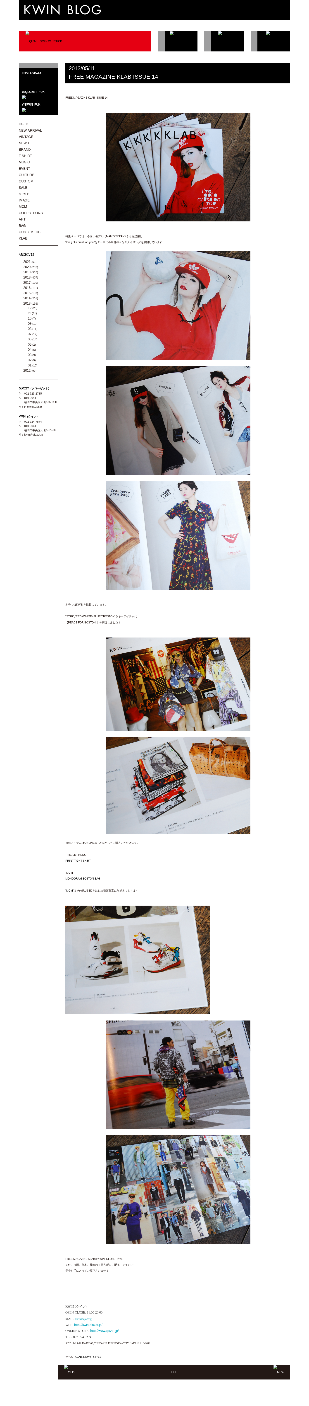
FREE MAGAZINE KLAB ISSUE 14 (113, 76)
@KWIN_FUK (31, 104)
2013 (27, 303)
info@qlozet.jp (33, 406)
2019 (27, 272)
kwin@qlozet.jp (33, 434)
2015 (27, 293)
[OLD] (69, 1372)
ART (22, 219)
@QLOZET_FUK (33, 92)
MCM (23, 206)
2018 (27, 277)
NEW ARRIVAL (30, 130)
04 (30, 350)
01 (30, 365)
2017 (27, 282)
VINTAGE (26, 136)
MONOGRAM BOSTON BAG (82, 878)
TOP (174, 1372)
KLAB (78, 1356)
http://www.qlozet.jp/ (104, 1330)
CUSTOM (26, 181)
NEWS (87, 1356)
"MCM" (69, 890)
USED (23, 123)
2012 (27, 370)
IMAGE (24, 200)
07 (30, 334)
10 (30, 318)
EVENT (24, 168)
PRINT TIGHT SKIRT (78, 860)
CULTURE (26, 174)
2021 (27, 262)
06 (30, 339)
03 (30, 355)
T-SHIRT (25, 155)
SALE (23, 187)
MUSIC (24, 162)
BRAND (25, 149)
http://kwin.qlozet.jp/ (88, 1324)
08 (30, 329)
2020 (27, 267)
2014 (27, 298)
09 (30, 323)
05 (30, 344)
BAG (22, 225)
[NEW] (278, 1372)
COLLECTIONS (31, 212)
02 (30, 360)
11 (30, 313)
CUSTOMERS (29, 231)
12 (30, 308)
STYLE (97, 1356)
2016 (27, 288)
